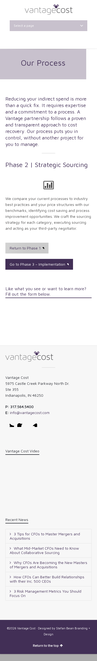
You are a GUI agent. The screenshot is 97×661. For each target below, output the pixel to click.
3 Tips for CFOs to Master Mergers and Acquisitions (45, 536)
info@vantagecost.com (30, 412)
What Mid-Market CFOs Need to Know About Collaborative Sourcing (44, 550)
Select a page (24, 26)
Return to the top (46, 645)
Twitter (9, 422)
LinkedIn (33, 422)
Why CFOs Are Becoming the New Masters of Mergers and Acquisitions (48, 564)
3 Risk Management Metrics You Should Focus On (45, 593)
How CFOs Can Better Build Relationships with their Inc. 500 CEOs (47, 579)
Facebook (21, 422)
